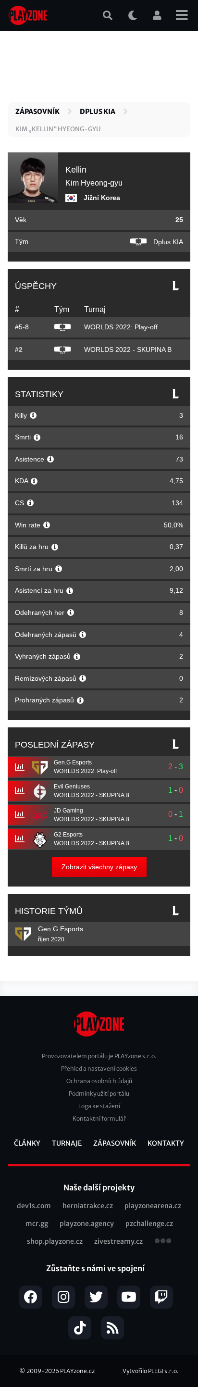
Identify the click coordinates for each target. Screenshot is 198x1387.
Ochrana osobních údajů (99, 1081)
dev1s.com (34, 1205)
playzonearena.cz (152, 1205)
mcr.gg (36, 1223)
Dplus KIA (97, 111)
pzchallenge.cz (149, 1223)
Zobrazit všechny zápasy (99, 867)
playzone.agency (87, 1223)
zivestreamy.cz (118, 1241)
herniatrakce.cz (87, 1205)
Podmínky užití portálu (99, 1093)
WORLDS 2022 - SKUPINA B (128, 349)
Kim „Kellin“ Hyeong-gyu (57, 129)
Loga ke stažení (99, 1106)
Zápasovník (37, 111)
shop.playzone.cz (55, 1241)
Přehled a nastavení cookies (99, 1068)
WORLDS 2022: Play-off (121, 327)
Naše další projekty (99, 1187)
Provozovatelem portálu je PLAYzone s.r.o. (99, 1056)
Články (27, 1143)
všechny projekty (162, 1242)
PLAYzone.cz (77, 1371)
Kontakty (166, 1143)
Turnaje (67, 1143)
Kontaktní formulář (99, 1118)
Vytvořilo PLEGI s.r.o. (151, 1371)
